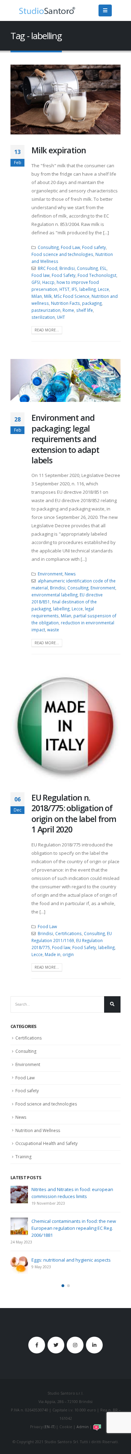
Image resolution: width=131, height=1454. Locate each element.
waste (53, 629)
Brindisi (67, 268)
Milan (36, 296)
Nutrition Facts (65, 303)
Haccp (48, 282)
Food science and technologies (62, 254)
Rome (68, 310)
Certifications (68, 933)
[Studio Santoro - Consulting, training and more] (47, 10)
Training (23, 1157)
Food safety (94, 247)
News (70, 574)
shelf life (84, 310)
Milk (48, 296)
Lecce (103, 289)
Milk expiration (58, 150)
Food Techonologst (97, 275)
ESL (103, 268)
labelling (87, 289)
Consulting (48, 247)
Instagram (75, 1345)
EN (47, 1426)
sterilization (43, 317)
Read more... (47, 330)
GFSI (35, 282)
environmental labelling (54, 594)
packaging (92, 303)
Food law (40, 275)
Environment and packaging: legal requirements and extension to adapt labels (65, 439)
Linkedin (94, 1345)
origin (68, 954)
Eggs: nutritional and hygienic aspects (71, 1260)
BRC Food (47, 268)
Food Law (70, 247)
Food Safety (63, 275)
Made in (52, 954)
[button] (63, 1286)
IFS (74, 289)
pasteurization (45, 310)
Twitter (56, 1345)
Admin (83, 1426)
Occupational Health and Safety (46, 1143)
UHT (61, 317)
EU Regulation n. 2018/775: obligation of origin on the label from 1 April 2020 (73, 813)
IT (52, 1426)
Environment (50, 574)
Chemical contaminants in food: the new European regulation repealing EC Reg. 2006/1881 (73, 1228)
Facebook (36, 1345)
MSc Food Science (71, 296)
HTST (64, 289)
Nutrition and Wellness (37, 1130)
